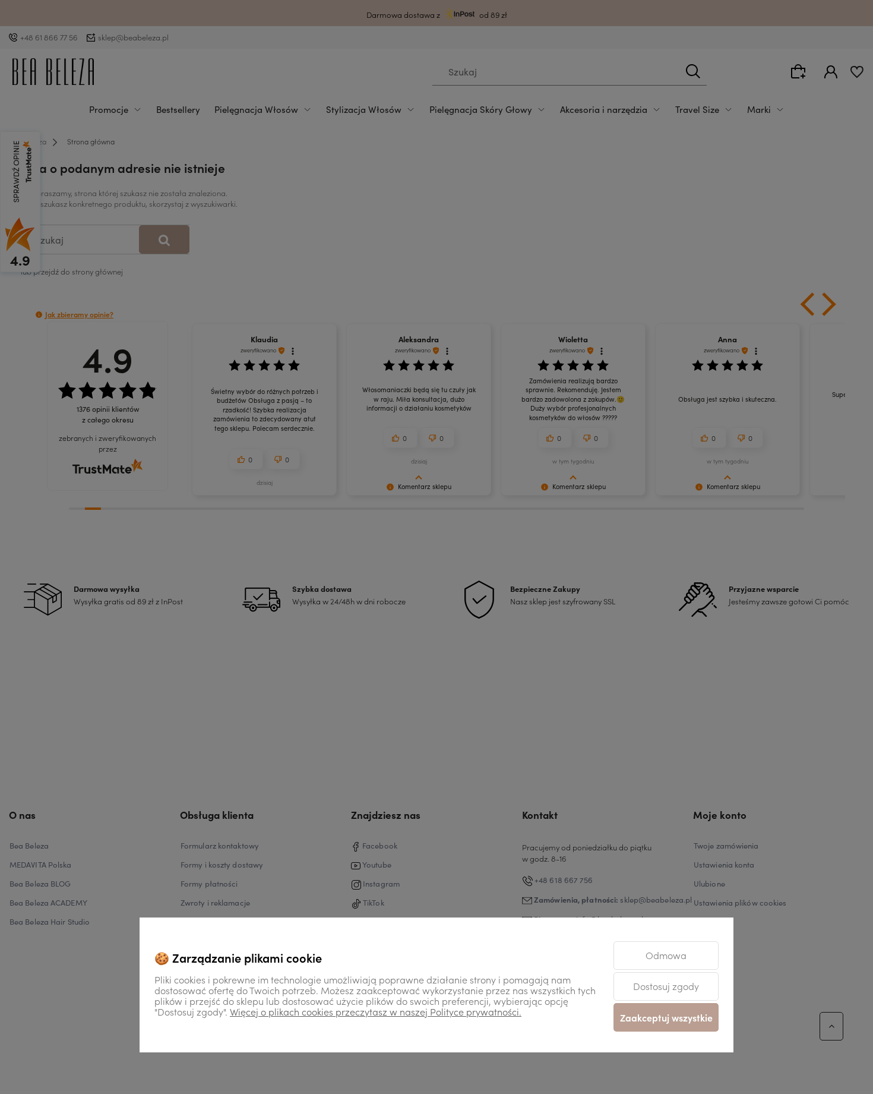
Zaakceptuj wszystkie (666, 1017)
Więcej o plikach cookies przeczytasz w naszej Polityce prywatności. (375, 1011)
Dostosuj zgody (666, 985)
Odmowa (666, 954)
